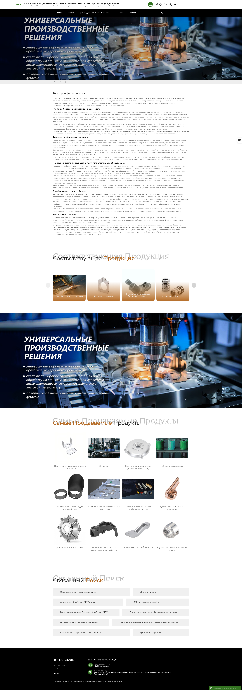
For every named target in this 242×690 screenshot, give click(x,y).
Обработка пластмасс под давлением (79, 592)
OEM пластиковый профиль (147, 602)
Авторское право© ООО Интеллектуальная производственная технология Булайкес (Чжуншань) (88, 681)
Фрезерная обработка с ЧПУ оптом (77, 602)
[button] (194, 285)
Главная (56, 82)
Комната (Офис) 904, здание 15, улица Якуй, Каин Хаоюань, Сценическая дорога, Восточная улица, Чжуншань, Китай (68, 6)
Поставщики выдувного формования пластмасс (153, 612)
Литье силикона (148, 592)
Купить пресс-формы (150, 632)
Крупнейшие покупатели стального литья (81, 632)
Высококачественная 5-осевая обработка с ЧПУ (84, 612)
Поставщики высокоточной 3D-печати (79, 622)
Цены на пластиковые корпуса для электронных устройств (148, 622)
